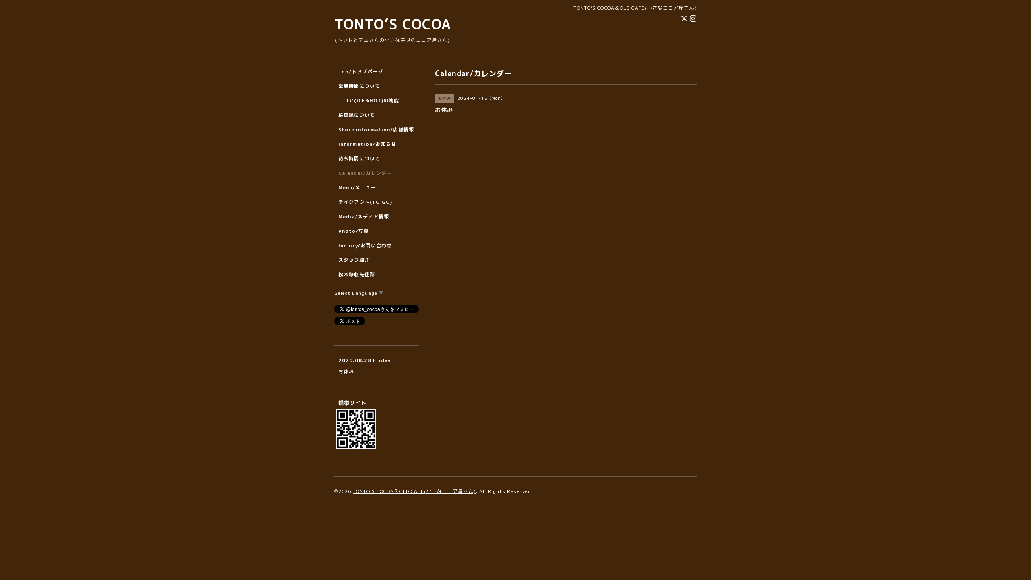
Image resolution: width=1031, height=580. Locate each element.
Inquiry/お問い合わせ (365, 245)
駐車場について (356, 115)
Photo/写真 (353, 231)
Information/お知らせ (367, 144)
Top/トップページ (360, 71)
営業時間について (359, 86)
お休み (346, 371)
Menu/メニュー (357, 187)
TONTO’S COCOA (392, 24)
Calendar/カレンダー (365, 173)
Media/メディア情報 (363, 216)
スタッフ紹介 (354, 260)
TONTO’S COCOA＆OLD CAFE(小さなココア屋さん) (414, 491)
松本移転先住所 (356, 274)
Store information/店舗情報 (376, 129)
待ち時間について (359, 158)
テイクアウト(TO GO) (365, 202)
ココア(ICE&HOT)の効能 (368, 100)
